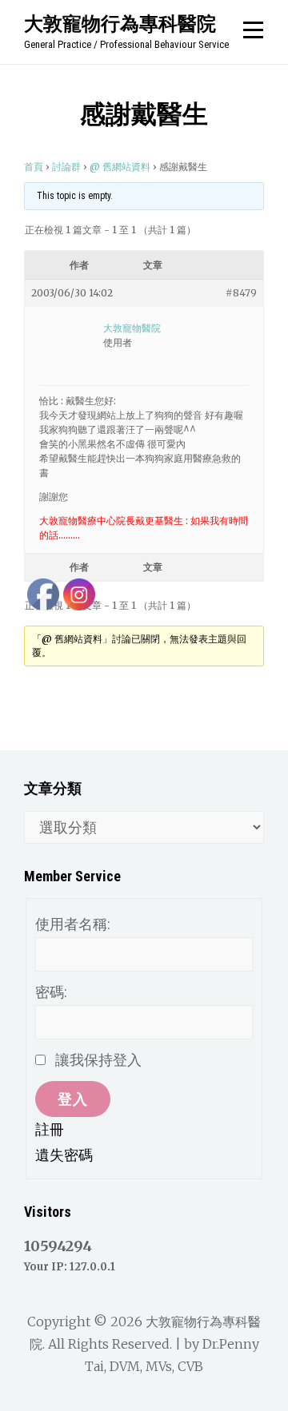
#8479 (241, 293)
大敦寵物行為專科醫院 (120, 23)
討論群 (66, 167)
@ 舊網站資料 (120, 167)
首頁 (33, 167)
